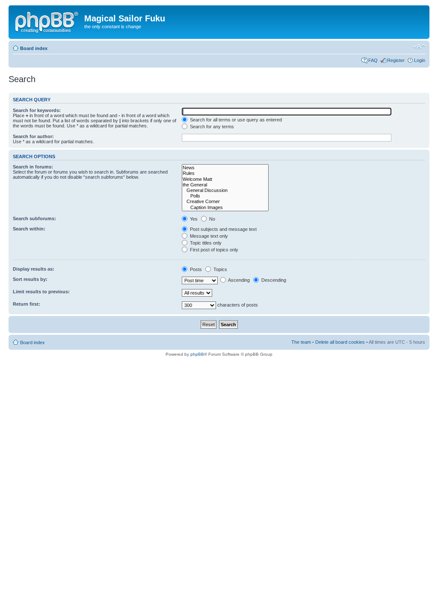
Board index (33, 48)
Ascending (238, 280)
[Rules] (225, 173)
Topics (219, 269)
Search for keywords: (37, 110)
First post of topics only (213, 249)
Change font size (419, 46)
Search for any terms (211, 126)
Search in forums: (33, 166)
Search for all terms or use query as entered (235, 119)
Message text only (208, 236)
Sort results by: (30, 279)
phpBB (197, 354)
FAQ (373, 60)
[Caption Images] (225, 207)
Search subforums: (34, 218)
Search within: (29, 228)
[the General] (225, 185)
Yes (193, 218)
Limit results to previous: (41, 291)
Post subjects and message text (223, 229)
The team (301, 342)
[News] (225, 168)
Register (396, 60)
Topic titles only (205, 242)
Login (419, 60)
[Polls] (225, 196)
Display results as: (33, 268)
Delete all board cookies (340, 342)
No (211, 218)
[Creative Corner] (225, 201)
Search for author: (33, 136)
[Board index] (47, 21)
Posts (195, 269)
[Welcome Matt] (225, 179)
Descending (273, 280)
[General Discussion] (225, 190)
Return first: (26, 304)
